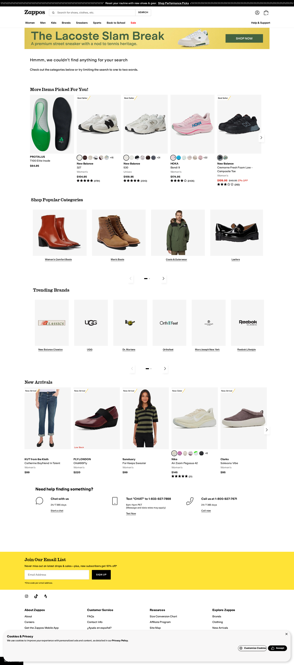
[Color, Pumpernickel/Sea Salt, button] (85, 157)
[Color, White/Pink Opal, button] (200, 157)
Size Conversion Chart (163, 616)
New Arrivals (220, 627)
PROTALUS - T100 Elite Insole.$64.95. (52, 131)
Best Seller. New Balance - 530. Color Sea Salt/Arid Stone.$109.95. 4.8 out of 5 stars (146, 139)
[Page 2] (149, 278)
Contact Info (94, 622)
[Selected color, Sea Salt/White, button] (79, 157)
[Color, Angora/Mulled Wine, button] (101, 157)
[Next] (261, 137)
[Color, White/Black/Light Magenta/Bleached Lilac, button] (179, 453)
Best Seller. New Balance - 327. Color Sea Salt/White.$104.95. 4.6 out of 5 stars (99, 139)
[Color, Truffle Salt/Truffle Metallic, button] (142, 157)
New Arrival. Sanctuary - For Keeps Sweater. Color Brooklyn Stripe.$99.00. (145, 430)
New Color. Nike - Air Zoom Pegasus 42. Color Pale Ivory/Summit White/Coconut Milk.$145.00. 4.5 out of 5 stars (195, 432)
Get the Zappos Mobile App (41, 627)
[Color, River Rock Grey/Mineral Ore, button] (189, 157)
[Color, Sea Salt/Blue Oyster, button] (131, 157)
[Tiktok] (36, 596)
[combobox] (92, 12)
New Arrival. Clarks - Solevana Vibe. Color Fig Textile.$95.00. (243, 430)
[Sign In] (257, 12)
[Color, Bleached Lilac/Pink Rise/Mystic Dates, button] (190, 453)
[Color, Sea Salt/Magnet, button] (153, 157)
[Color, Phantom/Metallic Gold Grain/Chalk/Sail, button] (185, 453)
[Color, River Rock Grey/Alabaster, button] (195, 157)
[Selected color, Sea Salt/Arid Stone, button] (126, 157)
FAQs (90, 616)
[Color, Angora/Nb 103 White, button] (106, 157)
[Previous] (130, 278)
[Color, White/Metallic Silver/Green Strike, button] (196, 453)
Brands (216, 616)
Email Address (37, 574)
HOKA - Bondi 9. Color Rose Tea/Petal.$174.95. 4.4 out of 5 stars (192, 139)
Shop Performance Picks (173, 3)
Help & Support (260, 22)
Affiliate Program (160, 622)
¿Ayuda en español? (99, 627)
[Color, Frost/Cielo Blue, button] (184, 157)
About (28, 616)
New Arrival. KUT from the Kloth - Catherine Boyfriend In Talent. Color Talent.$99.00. (47, 430)
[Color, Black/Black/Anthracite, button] (201, 453)
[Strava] (45, 596)
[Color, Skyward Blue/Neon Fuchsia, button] (178, 157)
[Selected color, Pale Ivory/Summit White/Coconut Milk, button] (174, 453)
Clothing (217, 622)
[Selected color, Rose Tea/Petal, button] (173, 157)
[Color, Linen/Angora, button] (90, 157)
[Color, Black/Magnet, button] (137, 157)
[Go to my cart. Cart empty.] (266, 12)
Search (143, 12)
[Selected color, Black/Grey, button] (220, 157)
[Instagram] (26, 596)
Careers (29, 622)
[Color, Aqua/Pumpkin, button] (225, 157)
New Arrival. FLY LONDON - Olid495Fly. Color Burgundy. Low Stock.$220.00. (97, 430)
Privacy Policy (120, 640)
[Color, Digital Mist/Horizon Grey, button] (96, 157)
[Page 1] (146, 278)
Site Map (155, 627)
